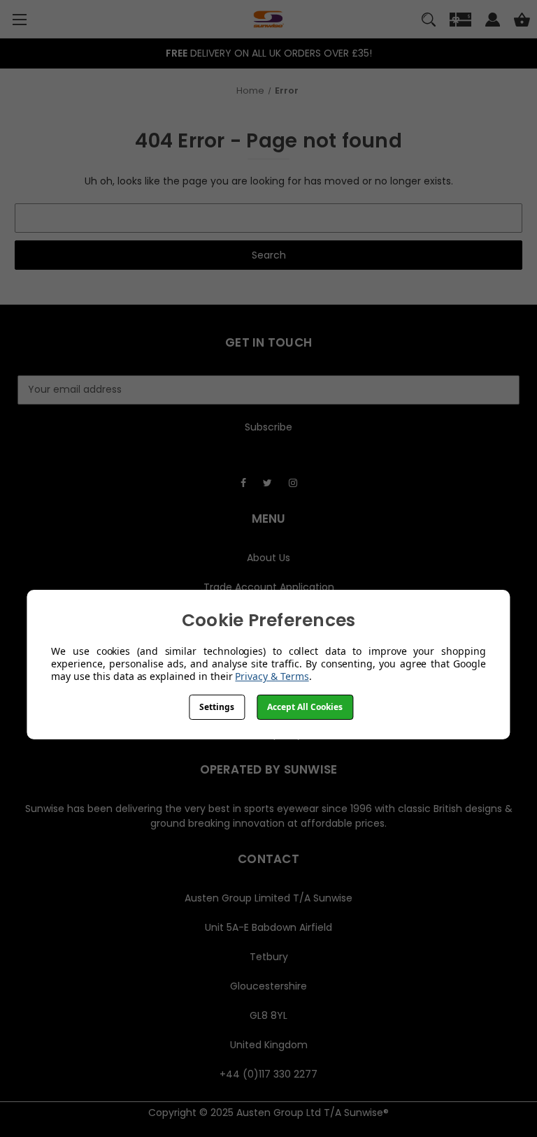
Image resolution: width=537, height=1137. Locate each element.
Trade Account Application (268, 587)
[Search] (429, 21)
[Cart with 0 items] (522, 21)
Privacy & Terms (271, 676)
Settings (216, 707)
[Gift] (460, 21)
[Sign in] (492, 21)
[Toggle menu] (19, 19)
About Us (268, 558)
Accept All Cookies (305, 707)
